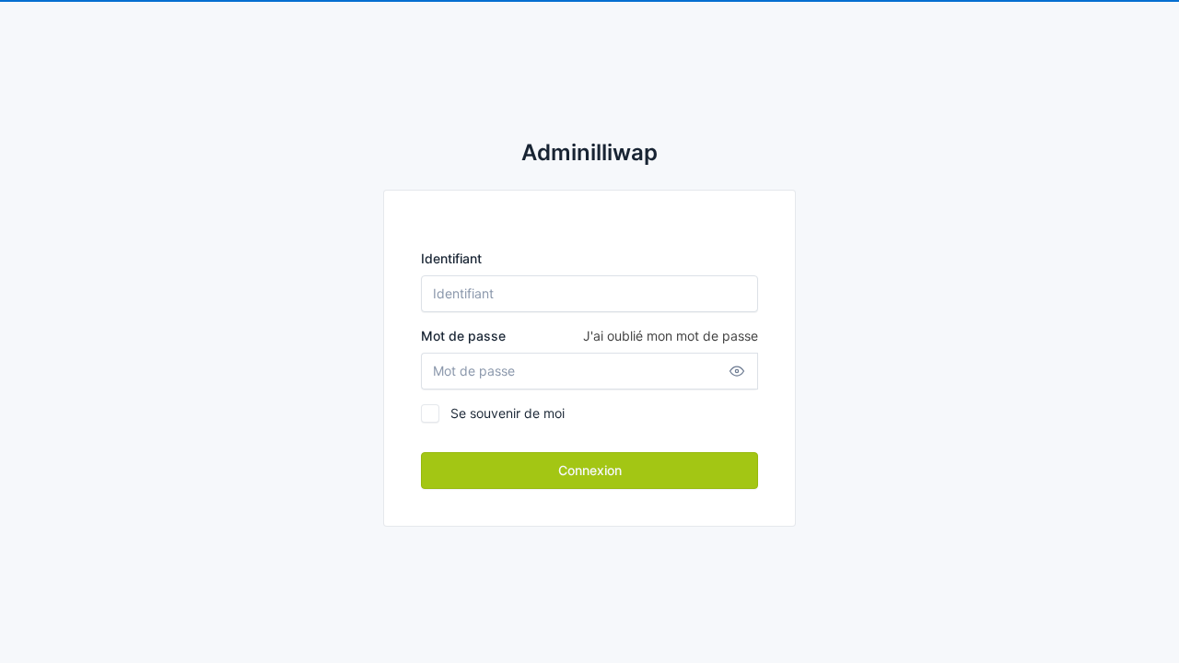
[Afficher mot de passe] (737, 371)
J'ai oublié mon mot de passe (670, 335)
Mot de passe (589, 335)
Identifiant (451, 258)
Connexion (590, 470)
